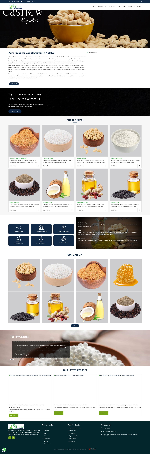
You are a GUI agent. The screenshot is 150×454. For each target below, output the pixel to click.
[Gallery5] (24, 307)
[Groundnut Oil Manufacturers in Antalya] (92, 185)
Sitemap (46, 441)
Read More (13, 166)
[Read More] (38, 166)
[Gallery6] (58, 307)
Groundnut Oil (82, 203)
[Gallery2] (58, 275)
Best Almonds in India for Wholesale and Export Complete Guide (118, 405)
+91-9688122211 (15, 2)
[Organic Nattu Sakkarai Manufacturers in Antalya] (24, 141)
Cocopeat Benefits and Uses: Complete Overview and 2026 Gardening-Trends (27, 406)
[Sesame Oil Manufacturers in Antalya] (125, 185)
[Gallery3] (92, 275)
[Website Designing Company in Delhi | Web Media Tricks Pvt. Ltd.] (92, 449)
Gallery (124, 6)
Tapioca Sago (48, 158)
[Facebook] (9, 437)
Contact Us (131, 6)
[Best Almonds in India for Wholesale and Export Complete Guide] (120, 389)
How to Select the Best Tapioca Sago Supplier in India (70, 405)
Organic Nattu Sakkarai (18, 158)
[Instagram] (141, 2)
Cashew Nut (81, 158)
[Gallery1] (24, 275)
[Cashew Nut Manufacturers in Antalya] (92, 141)
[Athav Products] (15, 6)
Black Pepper (14, 203)
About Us (100, 6)
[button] (10, 359)
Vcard (139, 6)
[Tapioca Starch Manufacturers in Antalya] (125, 141)
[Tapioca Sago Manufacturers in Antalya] (58, 141)
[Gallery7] (92, 307)
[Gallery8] (126, 307)
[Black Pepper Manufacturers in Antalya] (24, 185)
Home (94, 6)
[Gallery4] (126, 275)
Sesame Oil (115, 203)
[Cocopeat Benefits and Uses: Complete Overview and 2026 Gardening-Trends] (30, 389)
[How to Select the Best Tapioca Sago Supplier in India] (75, 389)
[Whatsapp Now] (4, 450)
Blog (118, 6)
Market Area (47, 444)
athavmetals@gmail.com (29, 2)
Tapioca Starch (116, 158)
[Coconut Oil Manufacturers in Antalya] (58, 185)
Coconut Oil (47, 203)
